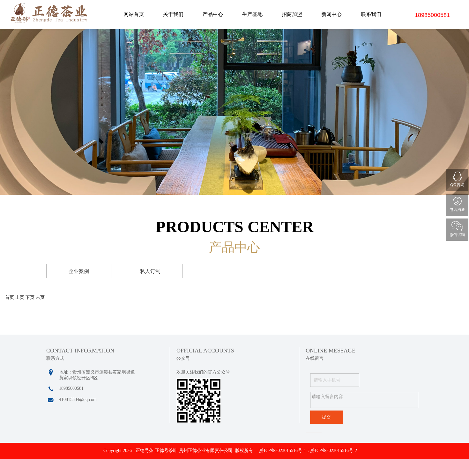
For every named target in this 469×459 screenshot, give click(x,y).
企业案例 (79, 271)
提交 (326, 417)
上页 (19, 297)
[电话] (51, 389)
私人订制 (150, 271)
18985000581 (432, 15)
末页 (40, 297)
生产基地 (252, 14)
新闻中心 (331, 14)
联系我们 (371, 14)
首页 (9, 297)
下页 (30, 297)
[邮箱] (51, 400)
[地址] (51, 372)
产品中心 (213, 14)
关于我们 (173, 14)
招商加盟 (292, 14)
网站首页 (133, 14)
